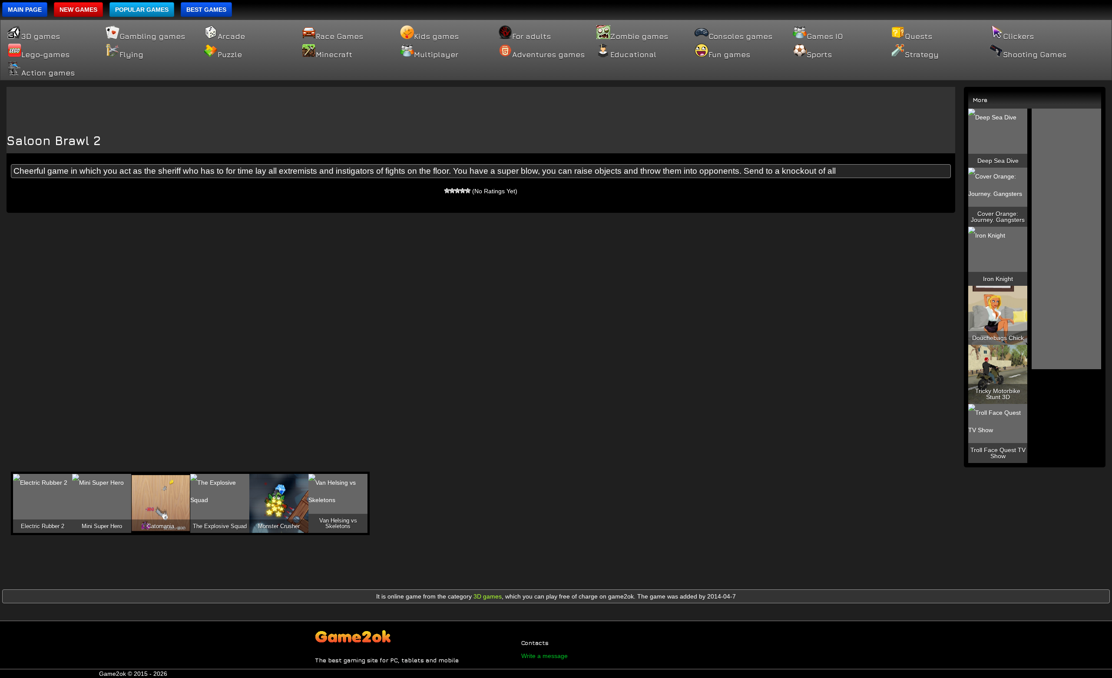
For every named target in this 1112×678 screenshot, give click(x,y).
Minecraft (334, 54)
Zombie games (639, 36)
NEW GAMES (78, 9)
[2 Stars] (452, 190)
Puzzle (230, 54)
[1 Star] (447, 190)
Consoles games (740, 36)
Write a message (544, 655)
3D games (40, 36)
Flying (131, 54)
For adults (531, 36)
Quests (918, 36)
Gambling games (152, 36)
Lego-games (45, 54)
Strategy (922, 54)
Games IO (825, 36)
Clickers (1018, 36)
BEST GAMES (206, 9)
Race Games (339, 36)
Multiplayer (436, 54)
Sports (819, 54)
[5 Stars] (467, 190)
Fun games (729, 54)
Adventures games (548, 54)
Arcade (231, 36)
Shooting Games (1034, 54)
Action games (48, 73)
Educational (633, 54)
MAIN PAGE (25, 9)
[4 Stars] (462, 190)
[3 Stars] (457, 190)
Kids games (436, 36)
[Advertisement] (481, 106)
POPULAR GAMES (142, 9)
